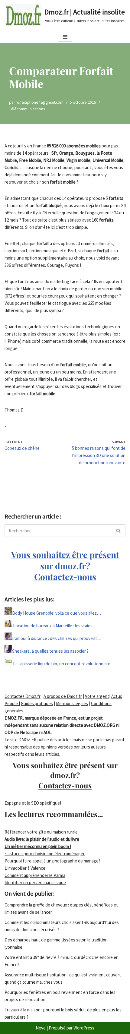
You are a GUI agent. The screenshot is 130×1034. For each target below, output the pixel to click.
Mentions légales (72, 703)
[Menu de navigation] (65, 37)
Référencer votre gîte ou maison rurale (41, 832)
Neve (41, 1028)
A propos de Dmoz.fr (63, 696)
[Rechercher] (118, 530)
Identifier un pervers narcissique (35, 882)
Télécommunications (27, 109)
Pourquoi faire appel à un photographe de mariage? (52, 861)
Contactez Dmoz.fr (23, 696)
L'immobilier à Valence (25, 868)
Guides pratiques (37, 703)
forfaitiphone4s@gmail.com (39, 102)
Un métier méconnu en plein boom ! (38, 846)
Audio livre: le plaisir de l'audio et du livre (42, 839)
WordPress (83, 1028)
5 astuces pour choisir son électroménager (45, 853)
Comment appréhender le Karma (35, 875)
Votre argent (97, 696)
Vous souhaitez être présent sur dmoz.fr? (65, 565)
